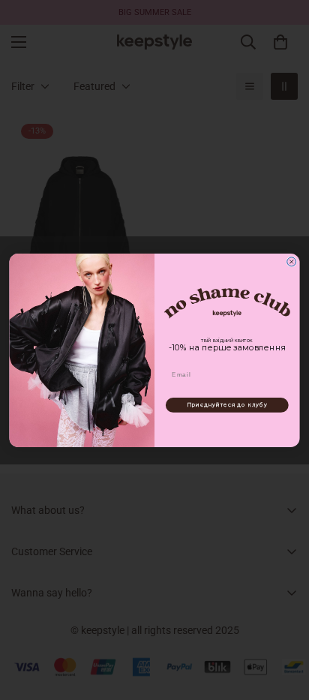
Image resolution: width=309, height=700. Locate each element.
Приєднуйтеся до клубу (227, 404)
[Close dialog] (291, 261)
